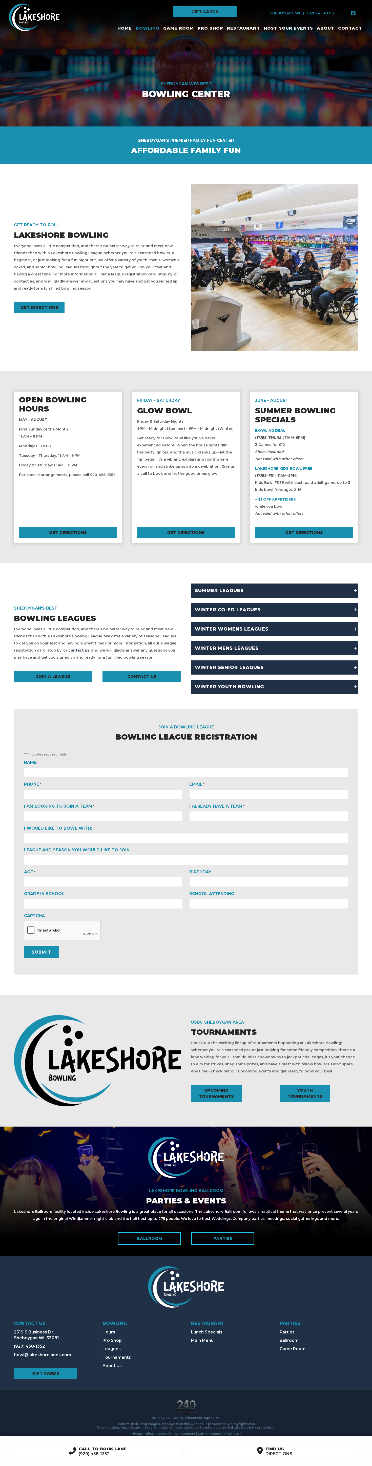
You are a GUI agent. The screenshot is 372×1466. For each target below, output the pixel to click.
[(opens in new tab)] (186, 1157)
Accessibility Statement (175, 1434)
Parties (287, 1332)
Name (31, 762)
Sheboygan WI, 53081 (36, 1337)
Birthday (200, 872)
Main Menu (202, 1340)
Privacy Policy (142, 1434)
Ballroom (289, 1340)
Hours (108, 1332)
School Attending (211, 893)
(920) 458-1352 (321, 13)
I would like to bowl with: (58, 828)
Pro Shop (112, 1340)
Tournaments (116, 1357)
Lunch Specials (206, 1332)
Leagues (111, 1348)
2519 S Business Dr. (34, 1332)
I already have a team (216, 806)
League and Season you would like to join (77, 850)
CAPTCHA (34, 915)
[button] (205, 11)
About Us (112, 1365)
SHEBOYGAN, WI (285, 13)
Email (196, 784)
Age (29, 872)
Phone (32, 784)
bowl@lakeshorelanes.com (42, 1354)
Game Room (292, 1348)
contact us (78, 650)
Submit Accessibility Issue (219, 1434)
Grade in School (44, 893)
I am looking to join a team (59, 806)
